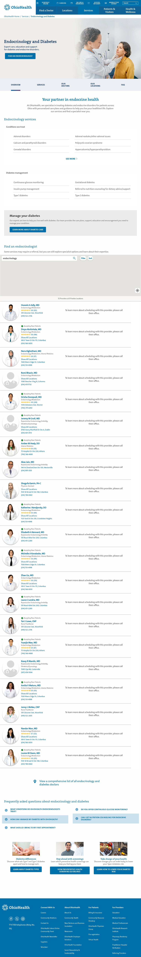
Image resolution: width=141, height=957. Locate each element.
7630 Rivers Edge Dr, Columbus (33, 362)
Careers (43, 913)
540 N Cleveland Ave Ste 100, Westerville (37, 467)
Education (116, 913)
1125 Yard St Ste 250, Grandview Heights (36, 518)
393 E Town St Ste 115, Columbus (33, 340)
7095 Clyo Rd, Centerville (30, 669)
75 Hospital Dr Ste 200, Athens (33, 451)
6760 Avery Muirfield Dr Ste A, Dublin (35, 430)
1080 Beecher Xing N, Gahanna (33, 381)
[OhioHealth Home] (19, 907)
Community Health (71, 918)
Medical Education (119, 918)
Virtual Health (93, 940)
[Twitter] (17, 919)
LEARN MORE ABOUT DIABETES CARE (27, 229)
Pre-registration (94, 934)
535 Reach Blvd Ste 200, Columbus (34, 538)
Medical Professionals (120, 923)
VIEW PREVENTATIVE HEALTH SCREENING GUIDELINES (70, 870)
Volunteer (44, 947)
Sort (90, 258)
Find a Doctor (46, 10)
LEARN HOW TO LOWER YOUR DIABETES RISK (113, 870)
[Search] (136, 3)
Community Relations (48, 918)
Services (88, 10)
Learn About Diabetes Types (26, 869)
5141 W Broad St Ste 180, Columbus (34, 492)
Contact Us (44, 923)
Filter (83, 258)
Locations (67, 10)
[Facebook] (11, 919)
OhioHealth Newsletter (49, 937)
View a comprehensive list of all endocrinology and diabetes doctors (69, 782)
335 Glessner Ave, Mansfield (32, 313)
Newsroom (69, 931)
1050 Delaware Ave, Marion (32, 405)
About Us (68, 913)
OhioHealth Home (11, 16)
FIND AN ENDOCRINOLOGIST (20, 56)
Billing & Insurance (95, 913)
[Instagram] (23, 919)
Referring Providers (119, 953)
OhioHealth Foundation (73, 945)
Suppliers (44, 942)
